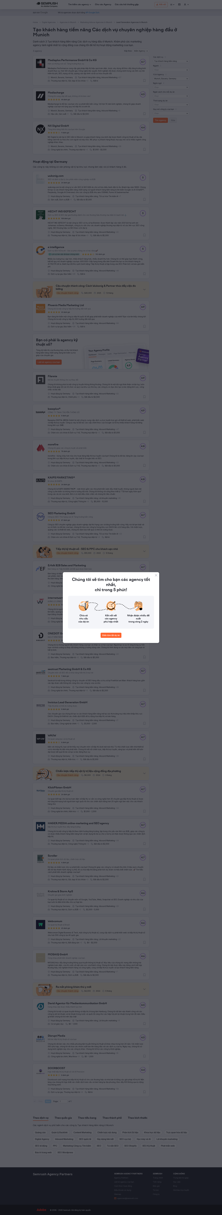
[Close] (156, 575)
